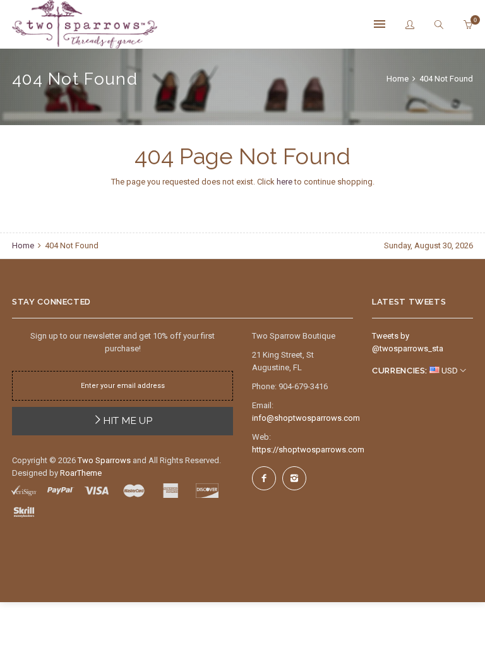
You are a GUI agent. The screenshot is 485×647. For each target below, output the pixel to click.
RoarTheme (81, 473)
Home (398, 78)
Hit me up (127, 420)
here (284, 181)
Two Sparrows (104, 460)
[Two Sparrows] (84, 24)
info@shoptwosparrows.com (306, 418)
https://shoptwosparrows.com (308, 449)
